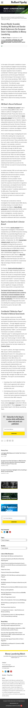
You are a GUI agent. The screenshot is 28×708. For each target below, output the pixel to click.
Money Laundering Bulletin (7, 589)
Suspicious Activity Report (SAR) (13, 43)
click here (11, 403)
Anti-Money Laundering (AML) (13, 39)
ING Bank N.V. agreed (14, 107)
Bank (22, 39)
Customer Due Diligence (7, 41)
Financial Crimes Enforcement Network (10, 572)
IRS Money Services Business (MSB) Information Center (14, 587)
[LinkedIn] (4, 532)
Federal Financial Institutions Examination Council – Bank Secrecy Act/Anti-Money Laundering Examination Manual (13, 565)
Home (2, 17)
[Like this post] (10, 441)
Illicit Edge (3, 579)
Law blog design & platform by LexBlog (13, 705)
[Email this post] (5, 441)
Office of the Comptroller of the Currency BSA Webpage (13, 600)
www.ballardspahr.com (14, 703)
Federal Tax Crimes (5, 569)
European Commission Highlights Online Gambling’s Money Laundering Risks (14, 470)
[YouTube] (10, 532)
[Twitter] (7, 532)
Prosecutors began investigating (9, 250)
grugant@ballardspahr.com (8, 666)
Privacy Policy (9, 675)
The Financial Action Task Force (8, 607)
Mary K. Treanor (7, 37)
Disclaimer (4, 675)
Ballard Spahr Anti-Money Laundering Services (12, 556)
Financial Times (5, 346)
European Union (18, 41)
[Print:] (2, 440)
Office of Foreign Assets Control (8, 597)
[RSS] (2, 532)
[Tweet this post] (7, 441)
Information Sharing (6, 42)
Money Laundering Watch (14, 8)
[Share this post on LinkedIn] (12, 441)
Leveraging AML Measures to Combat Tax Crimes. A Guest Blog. (13, 453)
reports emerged (14, 227)
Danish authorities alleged (15, 268)
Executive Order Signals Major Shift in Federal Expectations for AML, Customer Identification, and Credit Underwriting (13, 634)
